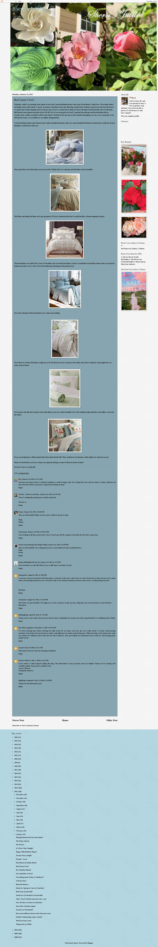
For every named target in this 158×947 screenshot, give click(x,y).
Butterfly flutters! (22, 884)
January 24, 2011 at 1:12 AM (32, 479)
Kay (20, 479)
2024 (16, 744)
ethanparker (23, 575)
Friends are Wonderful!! (24, 910)
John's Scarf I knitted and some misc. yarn (31, 899)
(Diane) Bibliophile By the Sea (29, 562)
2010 (16, 930)
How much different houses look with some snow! (33, 913)
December (20, 794)
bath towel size (35, 633)
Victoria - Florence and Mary (29, 494)
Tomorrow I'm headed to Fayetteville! (29, 895)
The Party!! (20, 844)
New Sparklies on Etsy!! (24, 874)
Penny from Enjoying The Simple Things (33, 545)
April (18, 823)
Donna (21, 512)
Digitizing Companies (26, 680)
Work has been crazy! (23, 921)
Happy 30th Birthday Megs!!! (26, 852)
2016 (16, 773)
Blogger (90, 943)
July (18, 813)
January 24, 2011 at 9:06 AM (34, 512)
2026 (16, 737)
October (19, 802)
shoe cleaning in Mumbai (47, 651)
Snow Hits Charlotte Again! (26, 906)
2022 (16, 752)
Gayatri (21, 648)
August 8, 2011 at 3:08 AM (37, 575)
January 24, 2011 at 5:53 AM (50, 494)
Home (65, 720)
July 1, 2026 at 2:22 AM (39, 660)
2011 (16, 791)
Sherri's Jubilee (29, 8)
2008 (16, 937)
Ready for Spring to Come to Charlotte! (30, 888)
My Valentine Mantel (23, 870)
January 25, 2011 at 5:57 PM (50, 562)
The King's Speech (22, 841)
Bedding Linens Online (107, 618)
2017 (16, 770)
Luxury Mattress (25, 668)
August (19, 809)
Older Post (111, 720)
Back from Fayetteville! (24, 892)
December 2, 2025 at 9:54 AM (45, 628)
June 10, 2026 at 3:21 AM (34, 648)
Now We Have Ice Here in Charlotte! (29, 902)
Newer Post (18, 720)
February (19, 831)
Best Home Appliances (26, 628)
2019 (16, 762)
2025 (16, 741)
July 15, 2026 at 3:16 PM (43, 680)
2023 (16, 748)
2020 (16, 759)
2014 (16, 781)
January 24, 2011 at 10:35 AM (38, 532)
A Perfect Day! (21, 881)
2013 (16, 784)
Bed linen (22, 590)
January (19, 834)
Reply (21, 488)
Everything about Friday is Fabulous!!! (30, 877)
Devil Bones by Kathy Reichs (26, 863)
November (20, 798)
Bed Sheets (22, 605)
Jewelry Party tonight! (24, 855)
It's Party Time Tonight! (24, 848)
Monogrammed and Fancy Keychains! (29, 837)
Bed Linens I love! (22, 866)
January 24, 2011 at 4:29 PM (58, 545)
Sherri (133, 98)
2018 (16, 766)
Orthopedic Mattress (26, 671)
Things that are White (24, 924)
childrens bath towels (38, 635)
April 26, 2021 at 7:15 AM (38, 615)
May (18, 820)
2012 (16, 788)
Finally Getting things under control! (29, 917)
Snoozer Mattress (25, 660)
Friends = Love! (21, 859)
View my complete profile (130, 116)
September (20, 805)
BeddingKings (24, 615)
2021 (16, 755)
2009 (16, 933)
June (18, 816)
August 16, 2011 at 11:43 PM (38, 600)
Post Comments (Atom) (30, 725)
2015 (16, 777)
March (19, 827)
